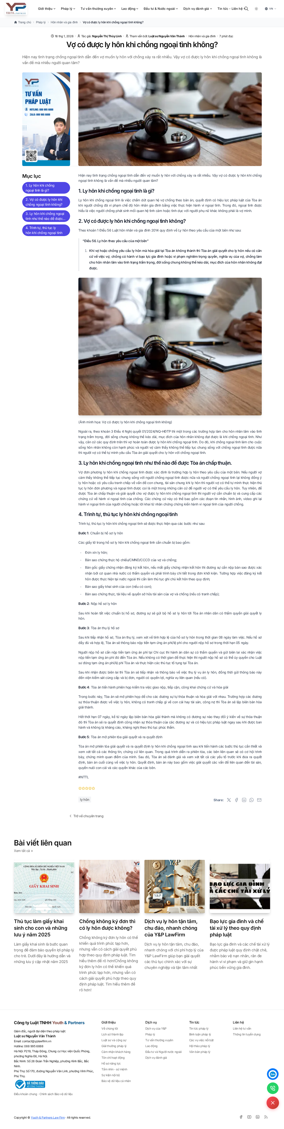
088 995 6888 (33, 1046)
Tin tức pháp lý (199, 1028)
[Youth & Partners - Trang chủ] (16, 8)
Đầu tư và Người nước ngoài (163, 1051)
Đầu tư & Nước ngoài (159, 9)
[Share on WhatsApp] (251, 799)
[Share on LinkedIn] (244, 799)
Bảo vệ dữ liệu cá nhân (116, 1081)
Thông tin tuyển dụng (247, 1034)
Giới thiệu (45, 9)
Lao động (128, 9)
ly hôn (84, 799)
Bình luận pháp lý (200, 1034)
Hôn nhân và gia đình (202, 36)
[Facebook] (241, 1117)
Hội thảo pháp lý (199, 1046)
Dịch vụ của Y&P (156, 1028)
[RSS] (266, 1117)
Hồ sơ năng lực (111, 1063)
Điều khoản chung (25, 1094)
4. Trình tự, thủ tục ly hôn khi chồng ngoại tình (44, 230)
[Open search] (246, 8)
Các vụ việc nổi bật (201, 1040)
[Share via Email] (259, 799)
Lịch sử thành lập (112, 1034)
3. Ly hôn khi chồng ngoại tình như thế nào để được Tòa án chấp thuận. (45, 217)
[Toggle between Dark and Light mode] (256, 9)
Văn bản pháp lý (199, 1051)
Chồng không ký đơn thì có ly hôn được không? (107, 924)
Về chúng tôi (109, 1028)
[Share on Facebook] (236, 799)
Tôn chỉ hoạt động (113, 1057)
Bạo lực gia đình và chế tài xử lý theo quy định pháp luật (237, 928)
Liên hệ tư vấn (242, 1028)
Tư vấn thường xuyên (97, 9)
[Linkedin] (257, 1117)
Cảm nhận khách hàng (115, 1051)
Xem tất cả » (23, 851)
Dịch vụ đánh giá (196, 9)
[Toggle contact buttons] (273, 1103)
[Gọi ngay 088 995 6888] (273, 1088)
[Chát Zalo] (273, 1074)
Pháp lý (66, 9)
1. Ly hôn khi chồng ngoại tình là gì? (40, 187)
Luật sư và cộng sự (113, 1040)
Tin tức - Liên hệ (230, 9)
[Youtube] (249, 1117)
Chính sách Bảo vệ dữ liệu (56, 1094)
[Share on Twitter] (228, 799)
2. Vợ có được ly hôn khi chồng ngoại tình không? (44, 202)
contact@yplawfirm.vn (36, 1041)
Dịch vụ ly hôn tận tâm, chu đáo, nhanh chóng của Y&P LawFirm (171, 928)
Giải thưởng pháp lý (113, 1046)
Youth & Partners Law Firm (48, 1117)
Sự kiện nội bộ (110, 1075)
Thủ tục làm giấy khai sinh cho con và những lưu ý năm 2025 (40, 928)
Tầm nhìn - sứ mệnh (114, 1069)
